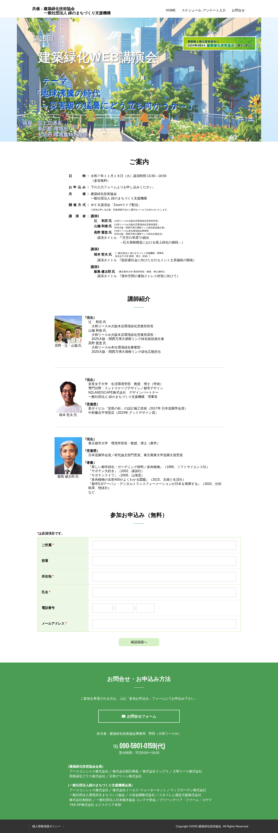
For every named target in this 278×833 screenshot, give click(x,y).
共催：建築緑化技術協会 (71, 11)
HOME (171, 10)
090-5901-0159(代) (142, 745)
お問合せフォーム (141, 716)
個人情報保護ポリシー (46, 826)
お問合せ (238, 10)
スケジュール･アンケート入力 (204, 10)
